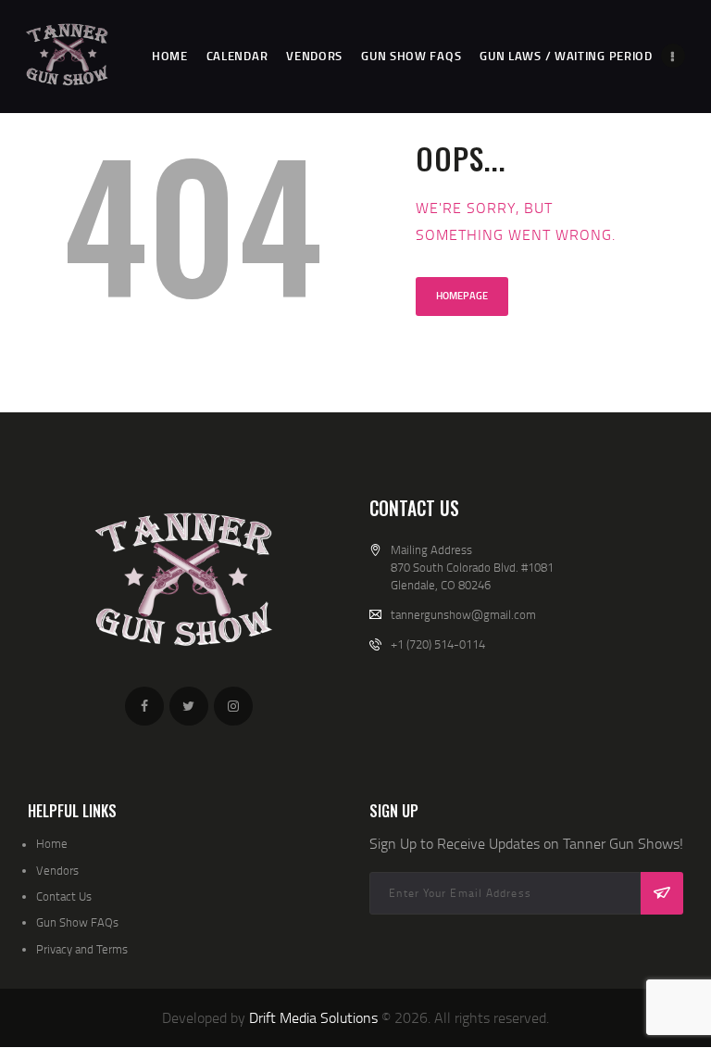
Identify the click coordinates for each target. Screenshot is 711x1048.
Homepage (462, 295)
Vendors (57, 870)
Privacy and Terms (82, 949)
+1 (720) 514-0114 (438, 644)
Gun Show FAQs (77, 922)
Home (52, 843)
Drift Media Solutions (313, 1017)
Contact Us (64, 896)
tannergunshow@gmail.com (463, 614)
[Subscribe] (662, 893)
